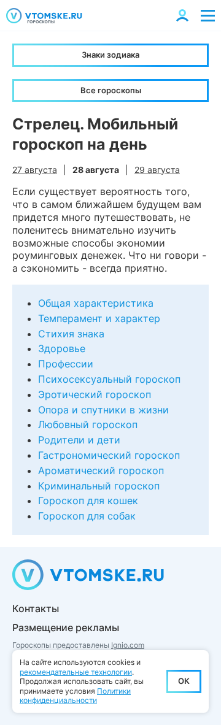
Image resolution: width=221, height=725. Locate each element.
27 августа (34, 169)
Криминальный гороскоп (99, 486)
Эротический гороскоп (94, 394)
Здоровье (61, 348)
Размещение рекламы (65, 627)
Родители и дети (79, 440)
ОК (184, 681)
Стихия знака (71, 334)
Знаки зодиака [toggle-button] (110, 54)
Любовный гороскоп (88, 424)
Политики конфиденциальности (75, 695)
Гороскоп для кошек (88, 500)
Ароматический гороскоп (101, 470)
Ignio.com (127, 645)
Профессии (65, 364)
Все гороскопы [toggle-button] (110, 90)
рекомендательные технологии (76, 672)
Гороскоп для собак (87, 516)
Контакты (35, 608)
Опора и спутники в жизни (103, 410)
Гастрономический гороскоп (109, 455)
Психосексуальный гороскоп (109, 379)
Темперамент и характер (99, 318)
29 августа (157, 169)
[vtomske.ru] (44, 15)
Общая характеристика (95, 303)
